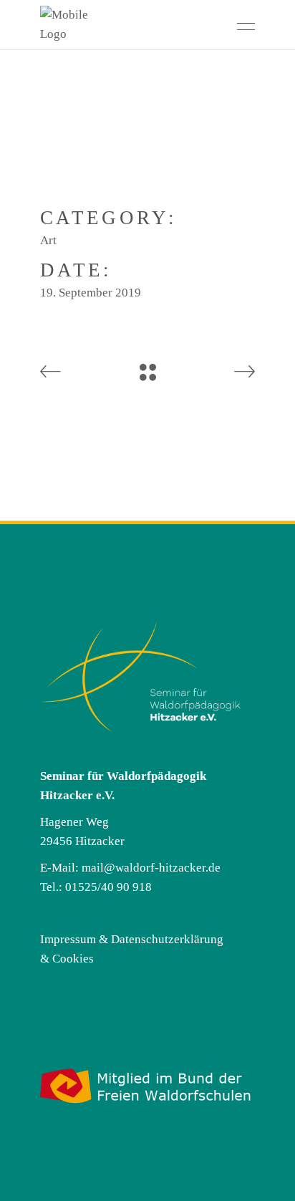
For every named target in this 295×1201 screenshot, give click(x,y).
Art (48, 240)
